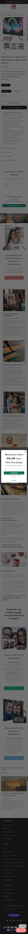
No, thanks (14, 480)
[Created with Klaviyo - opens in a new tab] (14, 483)
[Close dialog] (25, 451)
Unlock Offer (14, 473)
